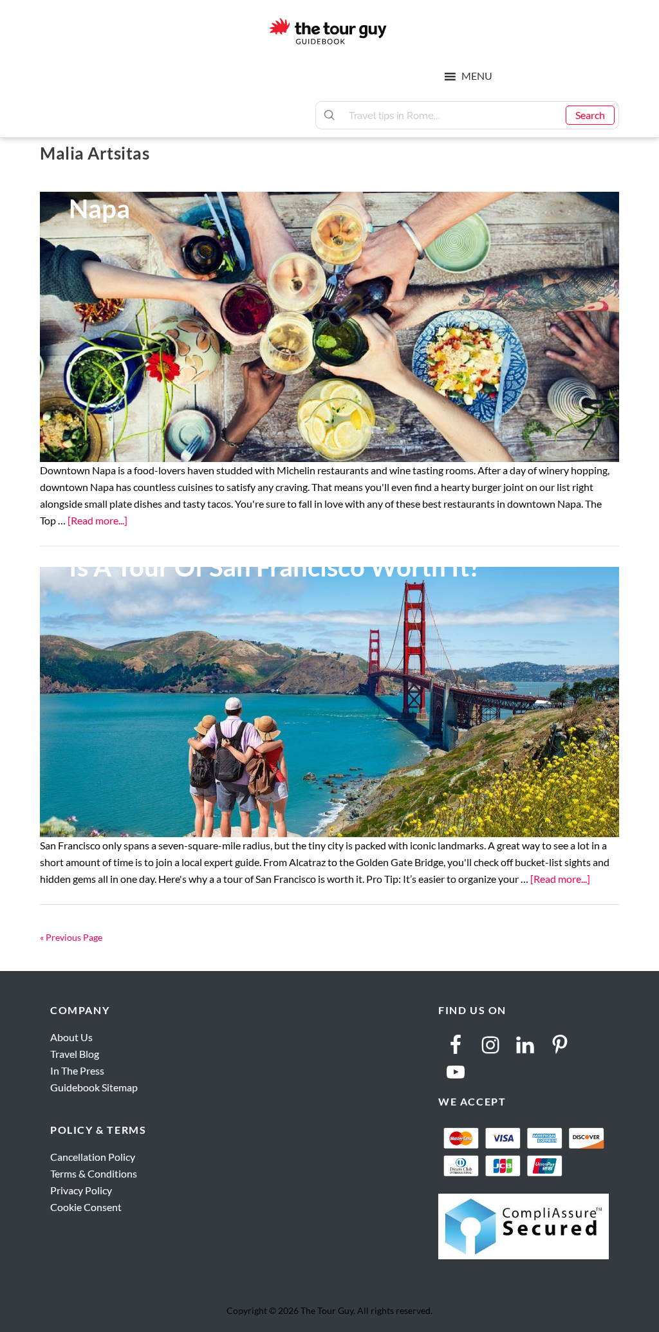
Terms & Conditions (93, 1173)
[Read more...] (97, 520)
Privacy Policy (81, 1190)
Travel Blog (74, 1054)
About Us (71, 1037)
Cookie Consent (86, 1207)
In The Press (77, 1070)
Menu (476, 75)
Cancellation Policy (92, 1157)
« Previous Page (71, 937)
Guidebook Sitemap (94, 1087)
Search (590, 115)
